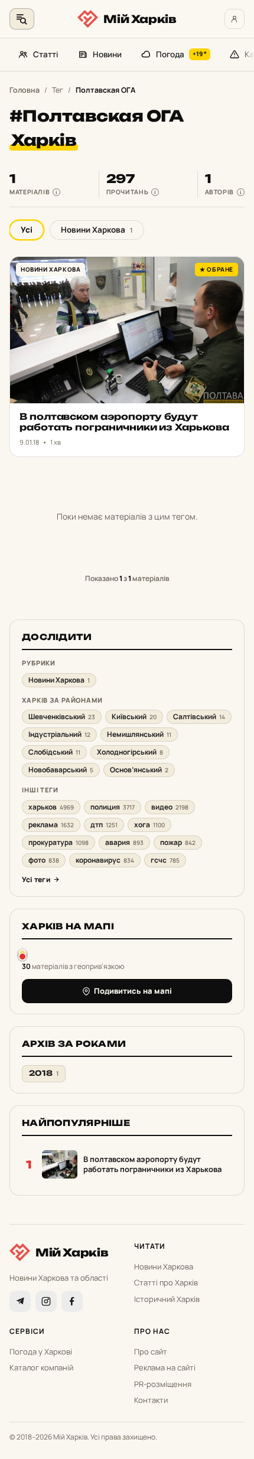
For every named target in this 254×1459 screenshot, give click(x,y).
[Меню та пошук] (21, 19)
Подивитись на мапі (133, 990)
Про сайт (150, 1351)
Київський (134, 716)
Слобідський (54, 752)
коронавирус (105, 860)
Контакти (151, 1400)
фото (43, 860)
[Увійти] (234, 19)
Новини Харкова (97, 229)
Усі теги (36, 879)
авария (124, 842)
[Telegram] (20, 1301)
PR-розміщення (162, 1384)
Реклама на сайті (165, 1367)
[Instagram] (46, 1301)
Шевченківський (61, 716)
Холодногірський (130, 752)
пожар (178, 842)
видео (169, 807)
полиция (112, 807)
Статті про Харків (166, 1282)
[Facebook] (72, 1301)
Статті (45, 54)
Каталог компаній (41, 1367)
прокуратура (58, 842)
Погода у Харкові (40, 1351)
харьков (51, 807)
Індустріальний (59, 734)
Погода (181, 54)
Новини (107, 54)
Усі (26, 229)
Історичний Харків (167, 1299)
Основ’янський (139, 770)
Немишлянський (139, 734)
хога (149, 825)
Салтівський (199, 716)
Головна (24, 90)
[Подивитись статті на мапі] (22, 954)
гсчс (165, 860)
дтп (104, 825)
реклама (51, 825)
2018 (43, 1073)
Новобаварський (60, 770)
